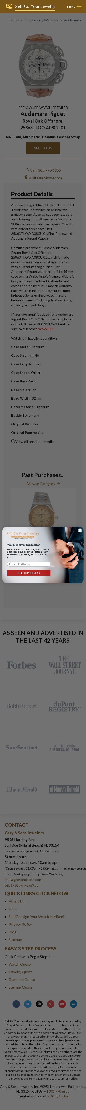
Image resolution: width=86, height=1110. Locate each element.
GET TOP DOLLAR (28, 572)
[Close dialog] (80, 530)
